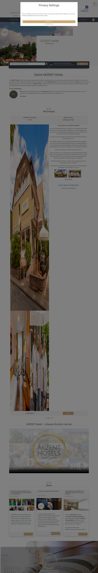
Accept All (49, 21)
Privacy (51, 24)
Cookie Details (47, 24)
